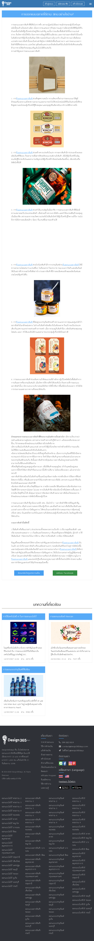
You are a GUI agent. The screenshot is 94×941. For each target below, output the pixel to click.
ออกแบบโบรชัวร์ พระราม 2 (78, 800)
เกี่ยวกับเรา (46, 736)
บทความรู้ (45, 788)
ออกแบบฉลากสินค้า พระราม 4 (33, 814)
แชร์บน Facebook (65, 573)
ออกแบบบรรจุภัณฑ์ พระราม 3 (56, 807)
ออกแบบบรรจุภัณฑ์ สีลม (58, 855)
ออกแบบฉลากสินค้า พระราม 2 (33, 800)
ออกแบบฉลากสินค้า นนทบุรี (33, 925)
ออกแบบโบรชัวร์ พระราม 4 (78, 814)
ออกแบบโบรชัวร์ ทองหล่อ (78, 828)
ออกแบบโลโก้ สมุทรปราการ (7, 844)
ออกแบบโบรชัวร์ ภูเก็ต (81, 904)
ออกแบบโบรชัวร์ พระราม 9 (78, 821)
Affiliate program (48, 775)
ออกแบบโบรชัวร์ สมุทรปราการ (78, 862)
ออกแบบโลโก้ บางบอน (11, 827)
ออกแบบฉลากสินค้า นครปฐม (33, 896)
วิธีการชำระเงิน (47, 746)
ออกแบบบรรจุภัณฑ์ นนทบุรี (56, 925)
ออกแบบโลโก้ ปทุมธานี (11, 857)
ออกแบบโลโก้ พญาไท (10, 823)
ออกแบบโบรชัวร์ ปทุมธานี (78, 876)
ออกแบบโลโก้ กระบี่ (10, 886)
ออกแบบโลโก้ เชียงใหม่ (11, 861)
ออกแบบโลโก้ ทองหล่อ (11, 815)
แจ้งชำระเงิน (46, 750)
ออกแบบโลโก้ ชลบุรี (10, 869)
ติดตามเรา (64, 756)
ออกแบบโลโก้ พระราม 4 (12, 806)
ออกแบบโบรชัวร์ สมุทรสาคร (78, 855)
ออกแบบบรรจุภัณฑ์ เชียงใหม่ (56, 889)
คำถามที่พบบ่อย (47, 763)
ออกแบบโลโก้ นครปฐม (11, 865)
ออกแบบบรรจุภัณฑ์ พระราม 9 (56, 821)
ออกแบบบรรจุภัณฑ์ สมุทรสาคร (56, 861)
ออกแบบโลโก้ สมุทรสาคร (7, 837)
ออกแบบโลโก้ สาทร (9, 819)
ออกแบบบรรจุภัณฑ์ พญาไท (56, 842)
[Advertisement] (39, 242)
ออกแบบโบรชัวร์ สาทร (81, 834)
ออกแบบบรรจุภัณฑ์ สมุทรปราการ (56, 868)
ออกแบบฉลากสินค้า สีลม (35, 855)
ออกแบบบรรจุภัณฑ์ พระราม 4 (56, 814)
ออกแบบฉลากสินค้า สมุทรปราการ (33, 868)
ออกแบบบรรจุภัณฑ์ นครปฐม (56, 896)
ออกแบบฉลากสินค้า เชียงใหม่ (33, 889)
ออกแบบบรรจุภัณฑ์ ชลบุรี (56, 903)
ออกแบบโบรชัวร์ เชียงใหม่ (78, 883)
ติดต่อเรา (44, 771)
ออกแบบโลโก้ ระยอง (10, 873)
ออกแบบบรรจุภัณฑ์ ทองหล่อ (56, 828)
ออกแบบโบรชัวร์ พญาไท (82, 838)
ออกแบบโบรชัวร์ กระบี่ (81, 912)
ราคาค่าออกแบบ (47, 742)
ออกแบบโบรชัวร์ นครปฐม (78, 890)
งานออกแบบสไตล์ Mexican (61, 617)
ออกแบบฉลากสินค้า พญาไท (33, 842)
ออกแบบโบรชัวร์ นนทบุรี (82, 908)
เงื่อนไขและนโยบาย (48, 767)
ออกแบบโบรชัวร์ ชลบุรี (81, 896)
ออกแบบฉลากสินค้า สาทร (33, 835)
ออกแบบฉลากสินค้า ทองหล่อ (33, 828)
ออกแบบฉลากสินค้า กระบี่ (33, 932)
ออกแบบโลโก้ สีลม (9, 831)
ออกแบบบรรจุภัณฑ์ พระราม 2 (56, 800)
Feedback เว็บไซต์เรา (67, 781)
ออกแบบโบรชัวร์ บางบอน (80, 844)
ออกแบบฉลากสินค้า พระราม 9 (33, 821)
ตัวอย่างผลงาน (46, 754)
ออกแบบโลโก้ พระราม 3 (12, 802)
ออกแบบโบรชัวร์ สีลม (80, 849)
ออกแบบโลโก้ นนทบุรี (10, 882)
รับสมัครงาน (46, 779)
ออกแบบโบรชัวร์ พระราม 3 (78, 807)
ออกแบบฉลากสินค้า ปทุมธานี (33, 882)
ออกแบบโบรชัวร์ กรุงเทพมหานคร (78, 869)
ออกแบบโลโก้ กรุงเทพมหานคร (8, 851)
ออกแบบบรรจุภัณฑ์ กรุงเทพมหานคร (56, 875)
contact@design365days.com (74, 746)
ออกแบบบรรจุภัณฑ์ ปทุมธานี (56, 882)
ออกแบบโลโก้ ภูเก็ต (9, 878)
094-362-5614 (67, 742)
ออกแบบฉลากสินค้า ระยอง (33, 910)
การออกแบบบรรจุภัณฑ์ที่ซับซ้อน (16, 670)
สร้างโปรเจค (46, 759)
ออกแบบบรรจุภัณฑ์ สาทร (56, 835)
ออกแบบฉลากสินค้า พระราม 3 (33, 807)
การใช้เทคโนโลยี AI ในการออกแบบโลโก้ (19, 617)
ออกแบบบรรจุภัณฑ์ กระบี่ (56, 932)
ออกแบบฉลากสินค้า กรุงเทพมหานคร (33, 875)
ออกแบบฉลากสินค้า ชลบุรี (33, 903)
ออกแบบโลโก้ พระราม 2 (12, 798)
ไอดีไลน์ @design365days (72, 750)
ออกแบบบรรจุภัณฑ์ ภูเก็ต (56, 918)
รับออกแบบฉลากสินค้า (24, 98)
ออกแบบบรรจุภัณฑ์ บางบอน (58, 849)
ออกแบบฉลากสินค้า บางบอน (35, 849)
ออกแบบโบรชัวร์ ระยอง (81, 900)
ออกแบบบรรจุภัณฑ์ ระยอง (56, 910)
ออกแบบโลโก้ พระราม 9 (12, 811)
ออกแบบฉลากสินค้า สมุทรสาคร (33, 861)
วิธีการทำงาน (46, 784)
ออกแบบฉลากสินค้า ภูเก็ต (33, 918)
